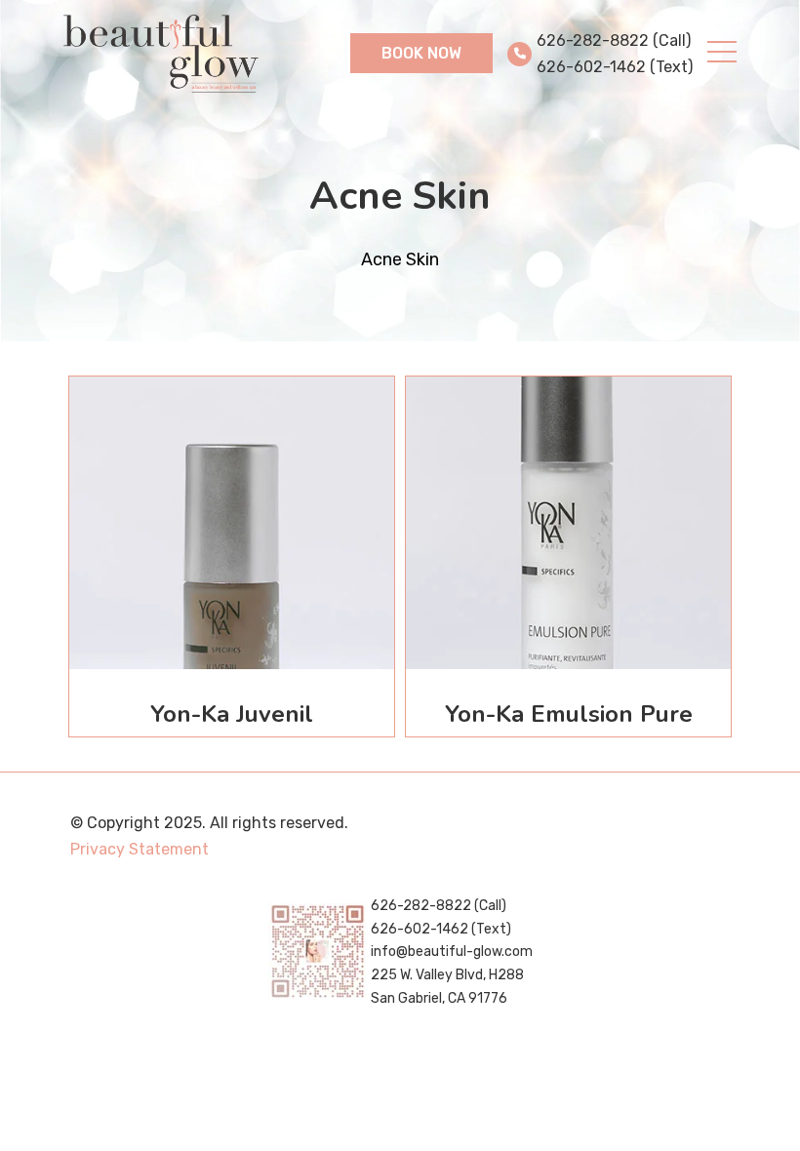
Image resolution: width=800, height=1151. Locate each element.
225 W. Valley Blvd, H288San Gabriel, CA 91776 (447, 987)
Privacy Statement (139, 849)
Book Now (421, 53)
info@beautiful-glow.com (452, 951)
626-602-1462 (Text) (615, 67)
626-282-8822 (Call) (614, 40)
